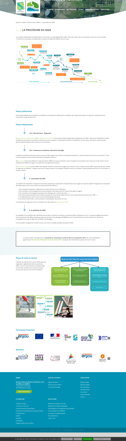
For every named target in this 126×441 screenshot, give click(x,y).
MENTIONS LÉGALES (55, 430)
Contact (82, 397)
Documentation (85, 387)
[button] (17, 338)
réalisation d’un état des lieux (26, 138)
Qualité (18, 416)
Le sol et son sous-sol (22, 406)
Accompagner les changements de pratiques (61, 408)
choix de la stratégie (23, 166)
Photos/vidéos (84, 382)
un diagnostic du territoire (45, 138)
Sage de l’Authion (53, 382)
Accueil (18, 22)
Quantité (18, 418)
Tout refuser (77, 439)
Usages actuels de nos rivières (25, 423)
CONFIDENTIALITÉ (68, 430)
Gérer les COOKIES (79, 430)
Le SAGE (23, 22)
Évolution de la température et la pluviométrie (29, 411)
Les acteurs (83, 392)
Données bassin (85, 389)
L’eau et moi (51, 418)
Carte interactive (85, 394)
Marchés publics (85, 384)
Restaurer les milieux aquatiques (57, 406)
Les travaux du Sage (54, 387)
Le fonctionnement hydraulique (25, 408)
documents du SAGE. (62, 202)
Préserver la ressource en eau (57, 403)
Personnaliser (87, 439)
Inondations (19, 420)
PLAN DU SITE (44, 430)
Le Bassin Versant (21, 403)
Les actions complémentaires (56, 413)
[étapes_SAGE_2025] (63, 42)
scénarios (21, 161)
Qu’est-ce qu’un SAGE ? (34, 22)
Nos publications (53, 416)
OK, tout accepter (67, 439)
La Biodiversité (20, 413)
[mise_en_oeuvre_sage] (80, 255)
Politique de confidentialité (102, 439)
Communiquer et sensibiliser (56, 411)
